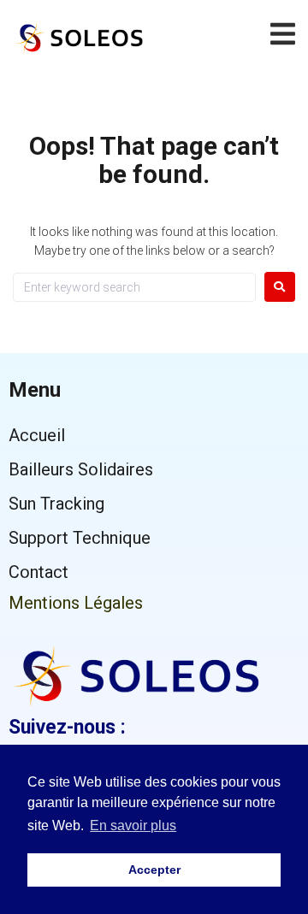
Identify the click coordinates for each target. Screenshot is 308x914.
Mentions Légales (76, 603)
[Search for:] (134, 287)
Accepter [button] (154, 869)
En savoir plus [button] (133, 825)
